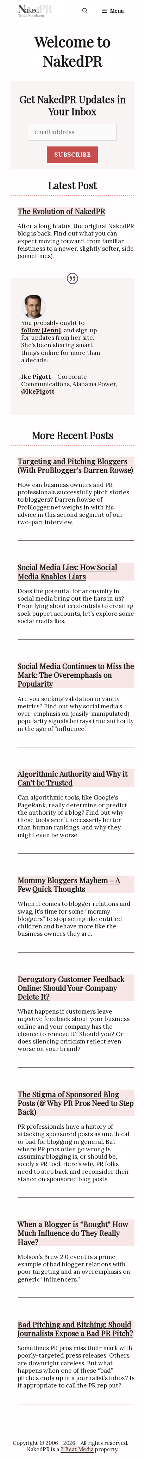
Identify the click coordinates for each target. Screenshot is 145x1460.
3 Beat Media (77, 1449)
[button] (85, 10)
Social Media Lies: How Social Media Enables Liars (67, 571)
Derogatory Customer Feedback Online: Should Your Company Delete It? (71, 988)
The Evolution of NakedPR (61, 211)
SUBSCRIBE (72, 154)
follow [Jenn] (41, 330)
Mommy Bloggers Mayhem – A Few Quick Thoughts (69, 884)
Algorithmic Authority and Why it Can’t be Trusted (72, 778)
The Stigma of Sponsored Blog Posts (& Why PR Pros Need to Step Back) (76, 1103)
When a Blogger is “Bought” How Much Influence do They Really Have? (73, 1233)
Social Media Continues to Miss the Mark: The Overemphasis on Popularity (76, 675)
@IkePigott (38, 391)
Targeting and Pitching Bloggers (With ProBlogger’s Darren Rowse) (75, 465)
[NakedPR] (35, 10)
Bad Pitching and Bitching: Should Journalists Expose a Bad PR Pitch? (75, 1328)
